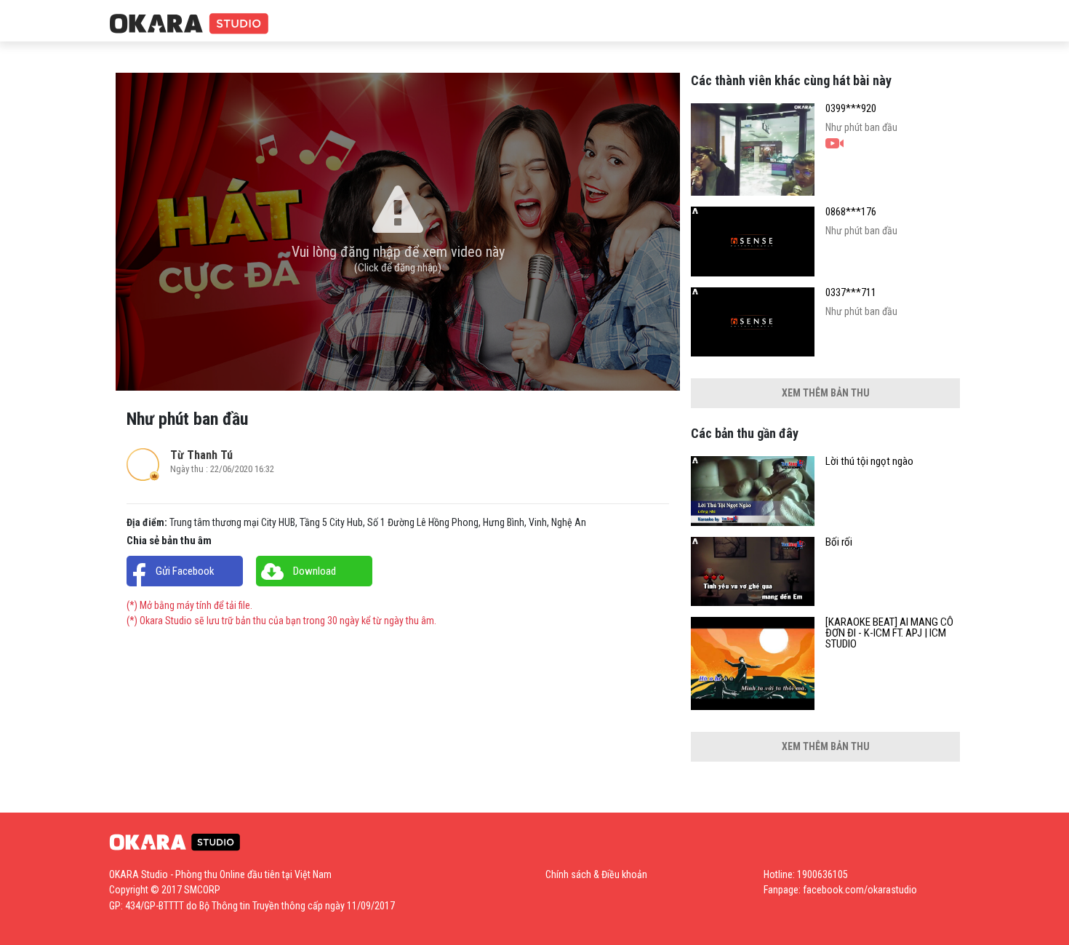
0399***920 (850, 108)
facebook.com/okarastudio (860, 890)
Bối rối (838, 542)
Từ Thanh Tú (201, 455)
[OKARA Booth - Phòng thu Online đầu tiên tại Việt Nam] (189, 24)
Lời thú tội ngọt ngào (869, 461)
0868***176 (850, 212)
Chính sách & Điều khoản (596, 874)
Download (314, 571)
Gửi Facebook (185, 571)
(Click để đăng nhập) (397, 267)
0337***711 (850, 292)
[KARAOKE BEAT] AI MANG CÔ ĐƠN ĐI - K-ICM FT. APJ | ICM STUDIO (889, 633)
